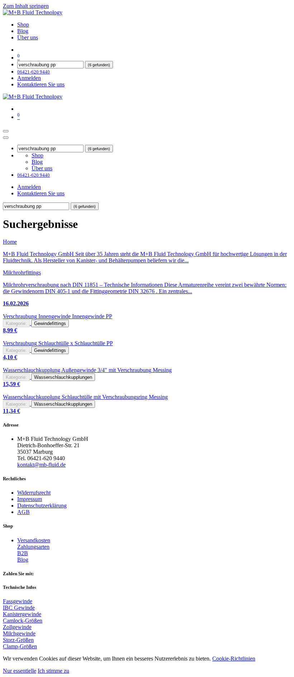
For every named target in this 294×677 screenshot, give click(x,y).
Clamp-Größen (20, 646)
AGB (23, 512)
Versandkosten (33, 540)
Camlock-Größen (22, 621)
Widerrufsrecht (34, 493)
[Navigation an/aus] (6, 131)
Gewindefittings (50, 323)
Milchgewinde (19, 633)
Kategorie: (16, 323)
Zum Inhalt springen (26, 6)
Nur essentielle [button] (19, 671)
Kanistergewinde (22, 614)
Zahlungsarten (33, 547)
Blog (22, 560)
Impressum (29, 499)
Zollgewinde (17, 627)
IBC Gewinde (19, 608)
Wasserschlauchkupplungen (63, 377)
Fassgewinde (17, 601)
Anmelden (29, 78)
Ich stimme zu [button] (53, 671)
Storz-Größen (18, 640)
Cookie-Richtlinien (233, 658)
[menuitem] (23, 25)
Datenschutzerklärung (42, 505)
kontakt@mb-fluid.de (41, 465)
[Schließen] (6, 138)
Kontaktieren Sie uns (41, 84)
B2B (22, 553)
